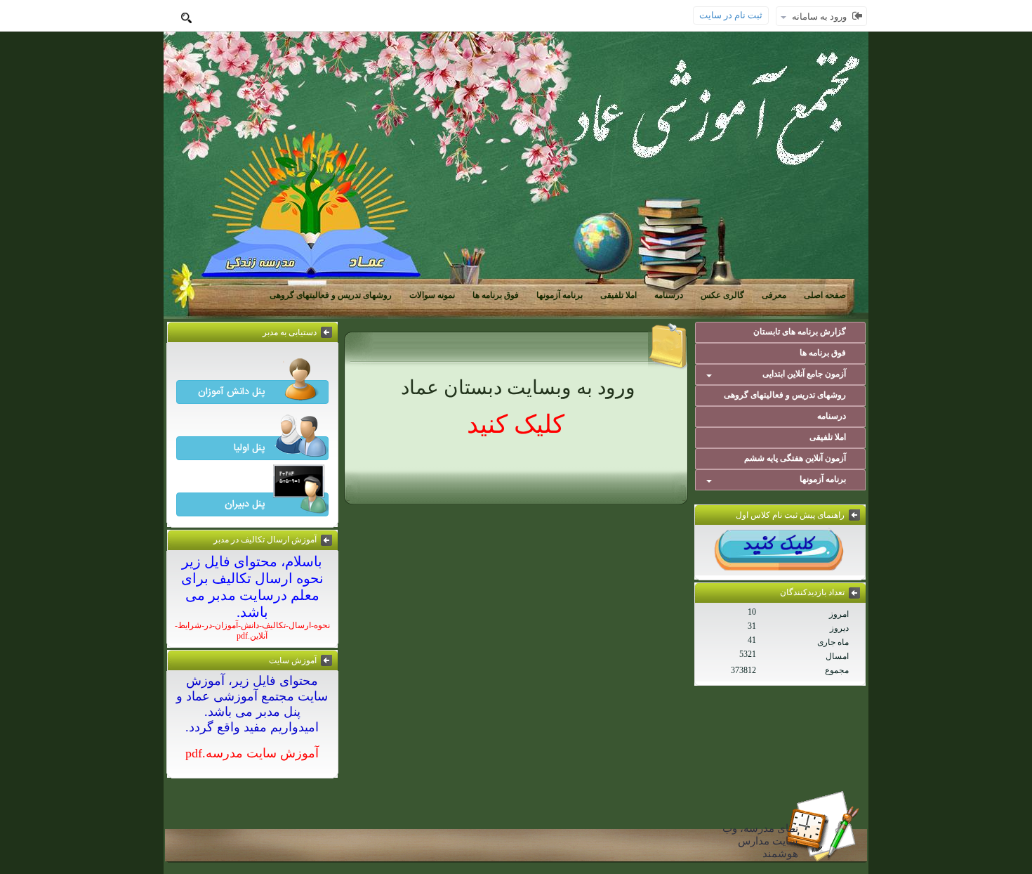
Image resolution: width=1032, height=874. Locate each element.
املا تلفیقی (618, 295)
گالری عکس (722, 295)
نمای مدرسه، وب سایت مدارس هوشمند (760, 841)
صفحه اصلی (825, 295)
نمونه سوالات (432, 295)
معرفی (774, 295)
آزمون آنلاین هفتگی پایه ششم (795, 458)
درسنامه (668, 295)
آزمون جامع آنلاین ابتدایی (804, 374)
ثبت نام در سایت (730, 15)
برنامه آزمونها (559, 295)
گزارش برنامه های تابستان (799, 332)
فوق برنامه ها (495, 295)
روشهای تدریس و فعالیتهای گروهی (331, 295)
